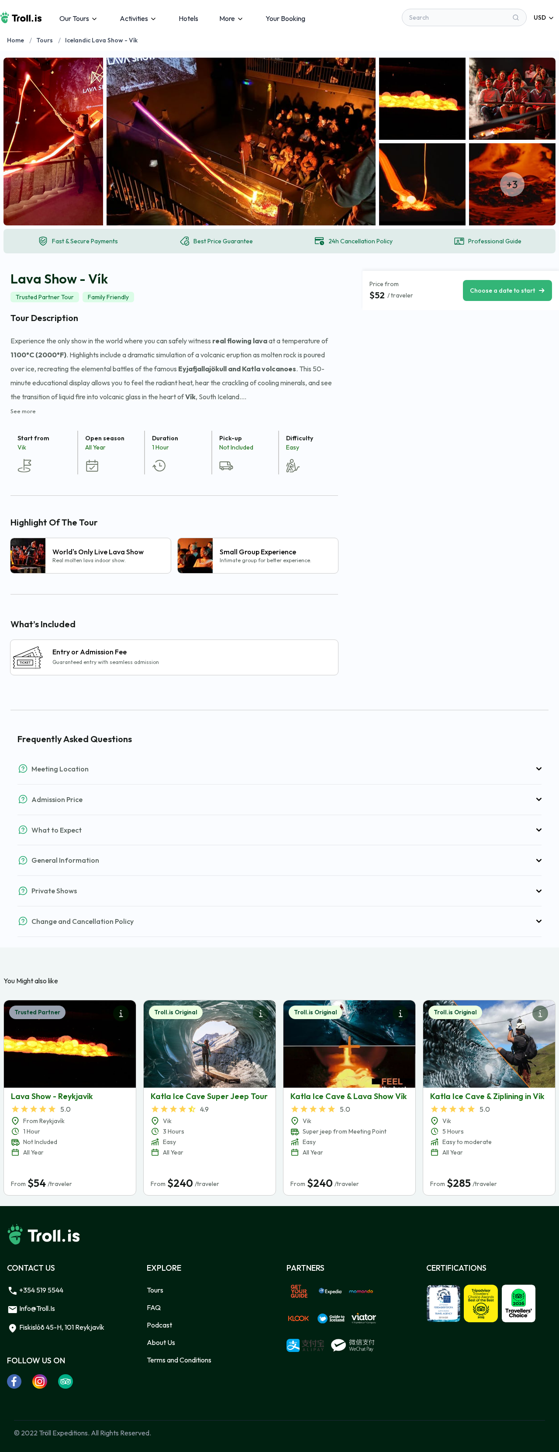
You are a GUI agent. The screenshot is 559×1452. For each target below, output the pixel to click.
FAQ (154, 1307)
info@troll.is (36, 1308)
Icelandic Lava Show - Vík (101, 40)
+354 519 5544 (40, 1290)
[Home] (21, 17)
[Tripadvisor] (65, 1381)
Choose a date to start (502, 290)
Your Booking (285, 18)
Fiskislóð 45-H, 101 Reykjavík (61, 1327)
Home (15, 40)
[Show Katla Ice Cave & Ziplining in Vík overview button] (540, 1013)
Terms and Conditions (179, 1359)
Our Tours (74, 18)
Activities (134, 18)
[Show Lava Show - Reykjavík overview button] (121, 1013)
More (227, 18)
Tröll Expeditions (63, 1432)
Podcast (159, 1325)
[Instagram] (40, 1381)
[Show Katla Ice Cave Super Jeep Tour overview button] (261, 1013)
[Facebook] (14, 1381)
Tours (44, 40)
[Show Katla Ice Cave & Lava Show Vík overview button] (400, 1013)
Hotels (188, 18)
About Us (161, 1342)
